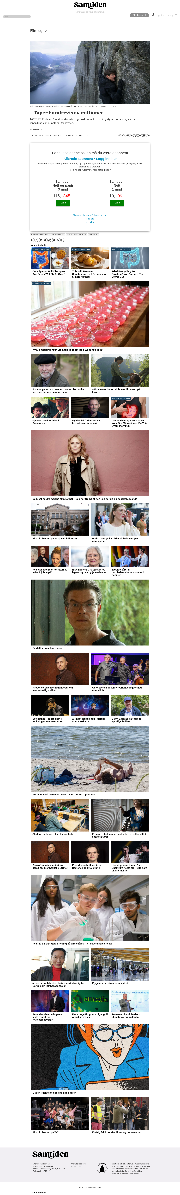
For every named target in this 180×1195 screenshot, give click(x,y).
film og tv (93, 235)
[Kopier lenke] (136, 135)
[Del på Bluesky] (140, 135)
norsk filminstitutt (40, 235)
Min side (90, 222)
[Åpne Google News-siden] (148, 135)
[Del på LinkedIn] (128, 135)
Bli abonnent (139, 15)
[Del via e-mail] (132, 135)
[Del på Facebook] (120, 135)
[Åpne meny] (172, 15)
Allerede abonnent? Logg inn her (90, 159)
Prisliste (90, 218)
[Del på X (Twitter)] (124, 135)
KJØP (63, 203)
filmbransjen (58, 235)
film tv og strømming (76, 235)
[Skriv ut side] (144, 135)
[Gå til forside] (90, 5)
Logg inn (159, 15)
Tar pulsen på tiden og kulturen (90, 11)
